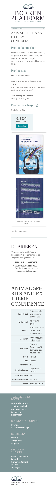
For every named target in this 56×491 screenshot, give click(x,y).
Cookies (14, 465)
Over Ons (15, 425)
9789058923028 (36, 383)
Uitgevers (15, 443)
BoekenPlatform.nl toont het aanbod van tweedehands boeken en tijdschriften (19, 409)
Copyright (15, 467)
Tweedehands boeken (20, 398)
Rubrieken (18, 433)
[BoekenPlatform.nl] (28, 12)
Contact (14, 459)
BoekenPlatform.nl (25, 420)
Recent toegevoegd (20, 428)
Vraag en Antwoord (19, 456)
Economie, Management (26, 262)
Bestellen (22, 126)
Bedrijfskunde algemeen (26, 268)
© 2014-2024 (31, 482)
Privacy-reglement (19, 462)
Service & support (17, 450)
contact (14, 484)
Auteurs (14, 438)
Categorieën (16, 441)
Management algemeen (25, 271)
